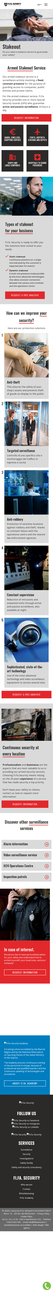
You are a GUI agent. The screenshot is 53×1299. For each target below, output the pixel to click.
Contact (26, 1189)
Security (26, 1154)
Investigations (26, 1158)
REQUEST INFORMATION (26, 117)
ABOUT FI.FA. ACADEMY (25, 1083)
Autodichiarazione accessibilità (17, 1225)
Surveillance (26, 1149)
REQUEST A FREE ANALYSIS (25, 295)
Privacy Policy (43, 1213)
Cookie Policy (26, 1216)
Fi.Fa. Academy (26, 1197)
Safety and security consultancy (26, 1167)
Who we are (26, 1184)
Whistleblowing (26, 1193)
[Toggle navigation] (45, 4)
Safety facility (26, 1162)
